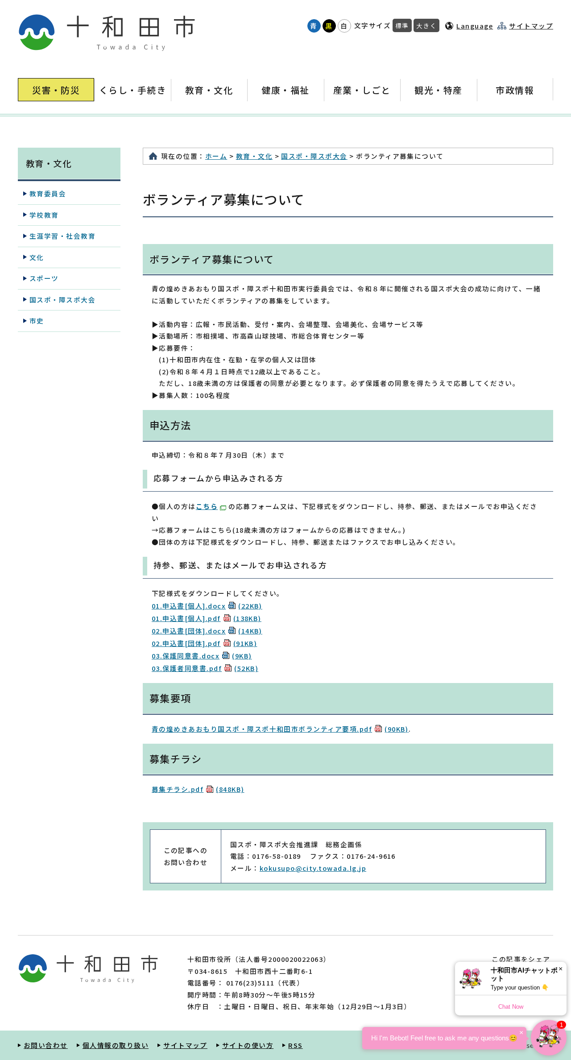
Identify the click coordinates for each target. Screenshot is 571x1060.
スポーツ (44, 278)
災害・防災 (56, 89)
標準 (402, 25)
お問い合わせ (46, 1045)
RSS (295, 1045)
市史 (36, 320)
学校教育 (44, 214)
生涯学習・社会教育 (62, 235)
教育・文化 (209, 89)
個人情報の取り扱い (116, 1045)
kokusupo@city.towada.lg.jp (313, 868)
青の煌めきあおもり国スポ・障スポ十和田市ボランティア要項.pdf (280, 728)
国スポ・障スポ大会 (314, 156)
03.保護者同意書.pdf (205, 668)
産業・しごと (362, 89)
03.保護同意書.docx (202, 655)
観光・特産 (438, 89)
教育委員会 (47, 193)
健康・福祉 (285, 89)
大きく (426, 25)
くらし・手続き (132, 89)
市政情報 (515, 89)
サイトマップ (531, 25)
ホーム (216, 156)
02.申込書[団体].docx (207, 630)
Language (474, 25)
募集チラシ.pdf (198, 789)
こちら (207, 506)
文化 (36, 257)
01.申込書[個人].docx (207, 605)
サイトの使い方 (247, 1045)
